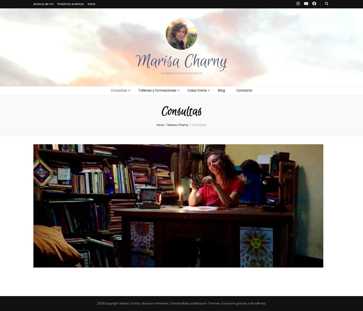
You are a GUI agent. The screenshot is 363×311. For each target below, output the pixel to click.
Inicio (91, 4)
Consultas (119, 90)
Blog (221, 90)
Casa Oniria (197, 90)
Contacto (244, 90)
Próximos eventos (71, 4)
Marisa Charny (182, 61)
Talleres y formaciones (157, 90)
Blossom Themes (207, 303)
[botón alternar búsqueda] (326, 4)
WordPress (258, 303)
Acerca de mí (43, 4)
